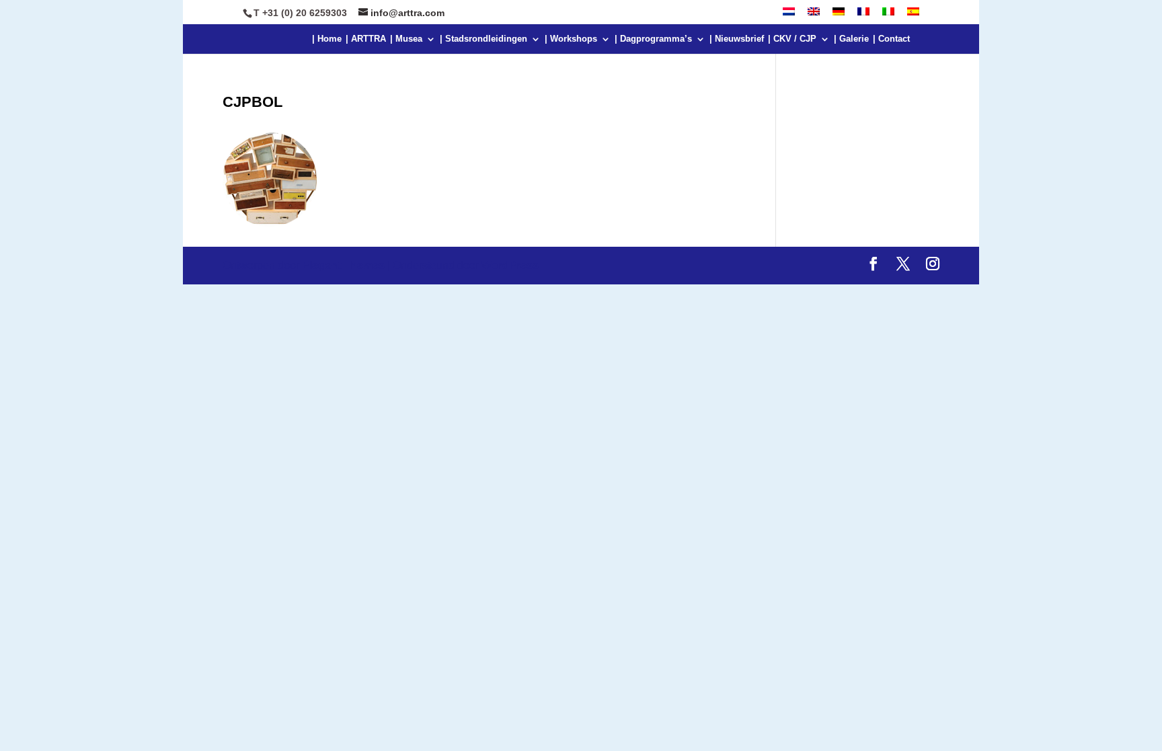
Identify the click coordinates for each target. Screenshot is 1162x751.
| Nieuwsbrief (736, 39)
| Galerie (851, 39)
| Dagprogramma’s (653, 39)
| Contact (891, 39)
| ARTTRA (366, 39)
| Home (327, 39)
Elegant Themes (343, 265)
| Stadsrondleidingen (483, 39)
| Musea (406, 39)
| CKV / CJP (792, 39)
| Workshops (571, 39)
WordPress (510, 265)
